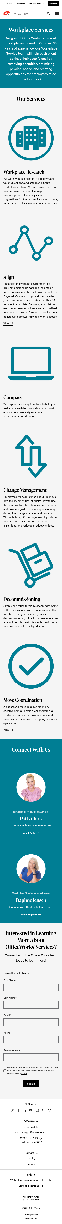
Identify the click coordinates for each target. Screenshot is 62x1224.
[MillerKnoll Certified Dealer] (31, 1198)
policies (23, 1073)
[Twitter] (12, 1110)
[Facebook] (18, 1110)
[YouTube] (30, 1110)
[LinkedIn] (24, 1110)
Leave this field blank (16, 973)
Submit (31, 1083)
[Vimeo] (49, 1110)
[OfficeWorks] (16, 13)
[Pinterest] (43, 1110)
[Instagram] (37, 1110)
